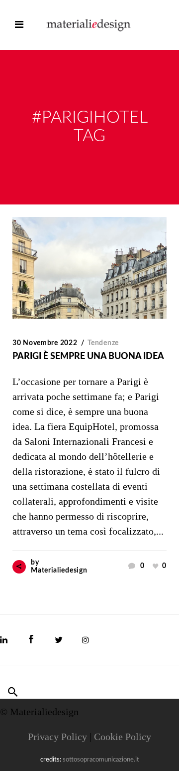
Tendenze (103, 343)
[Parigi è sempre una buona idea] (89, 268)
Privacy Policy (57, 736)
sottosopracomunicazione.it (101, 760)
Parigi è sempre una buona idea (88, 356)
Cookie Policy (122, 736)
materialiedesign (59, 570)
